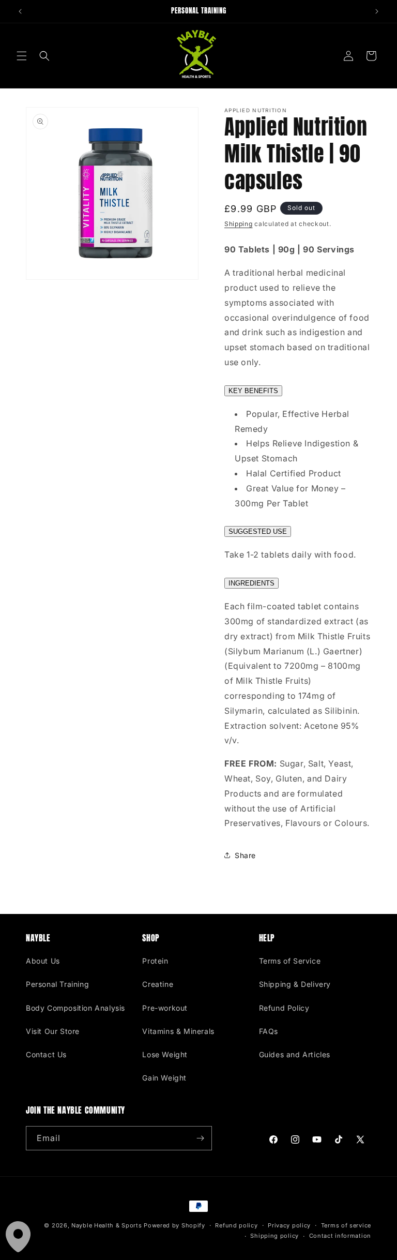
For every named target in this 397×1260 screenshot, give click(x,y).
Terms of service (346, 1225)
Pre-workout (165, 1007)
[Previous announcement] (20, 11)
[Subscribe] (200, 1138)
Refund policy (236, 1225)
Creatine (157, 984)
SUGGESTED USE (257, 531)
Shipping (238, 224)
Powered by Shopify (174, 1225)
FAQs (268, 1031)
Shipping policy (274, 1235)
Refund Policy (284, 1007)
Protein (155, 960)
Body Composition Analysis (75, 1007)
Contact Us (46, 1054)
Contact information (340, 1235)
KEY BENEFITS (253, 391)
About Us (43, 960)
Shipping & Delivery (295, 984)
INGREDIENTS (251, 583)
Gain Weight (164, 1077)
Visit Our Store (53, 1031)
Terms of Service (290, 960)
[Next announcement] (376, 11)
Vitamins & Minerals (178, 1031)
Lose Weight (165, 1054)
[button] (21, 55)
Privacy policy (289, 1225)
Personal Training (57, 984)
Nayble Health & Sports (106, 1225)
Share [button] (245, 855)
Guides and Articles (294, 1054)
